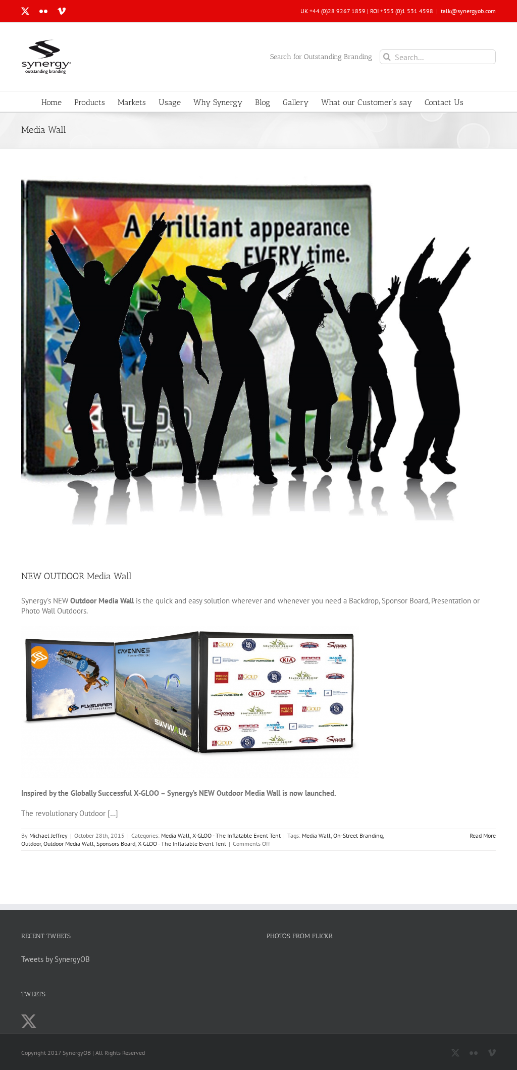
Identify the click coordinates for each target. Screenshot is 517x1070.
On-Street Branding (358, 835)
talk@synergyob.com (468, 11)
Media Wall (175, 835)
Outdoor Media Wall (68, 843)
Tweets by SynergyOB (55, 959)
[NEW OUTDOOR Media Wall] (258, 365)
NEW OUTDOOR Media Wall (76, 576)
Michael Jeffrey (48, 835)
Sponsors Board (115, 843)
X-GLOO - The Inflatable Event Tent (236, 835)
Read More (483, 835)
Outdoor (31, 843)
